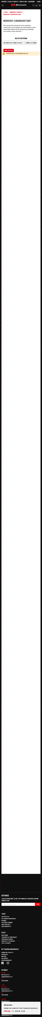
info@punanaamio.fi (6, 960)
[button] (39, 2)
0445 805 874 (4, 954)
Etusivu (5, 12)
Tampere (3, 999)
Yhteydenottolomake (7, 922)
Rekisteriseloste (5, 924)
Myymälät (4, 2)
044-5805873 (4, 958)
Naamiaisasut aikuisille (16, 12)
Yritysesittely (5, 917)
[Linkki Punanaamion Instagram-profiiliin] (8, 963)
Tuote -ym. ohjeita (6, 943)
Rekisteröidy (4, 935)
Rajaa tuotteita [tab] (8, 50)
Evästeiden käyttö (6, 926)
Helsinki (3, 973)
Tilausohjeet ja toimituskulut (9, 937)
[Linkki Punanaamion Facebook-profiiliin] (2, 963)
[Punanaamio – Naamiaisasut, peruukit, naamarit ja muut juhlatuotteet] (18, 5)
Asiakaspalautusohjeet (7, 939)
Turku (2, 985)
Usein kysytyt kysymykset (8, 941)
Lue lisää (23, 1011)
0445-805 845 (4, 995)
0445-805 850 (4, 981)
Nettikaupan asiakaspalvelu (8, 918)
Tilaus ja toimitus (13, 2)
